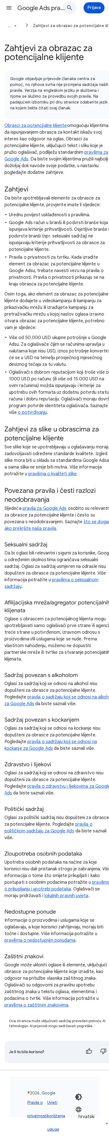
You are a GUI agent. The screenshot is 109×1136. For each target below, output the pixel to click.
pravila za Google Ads (45, 508)
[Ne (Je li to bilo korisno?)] (103, 1052)
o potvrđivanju (32, 412)
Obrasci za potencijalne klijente (35, 125)
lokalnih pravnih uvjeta (66, 896)
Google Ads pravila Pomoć (42, 8)
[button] (9, 8)
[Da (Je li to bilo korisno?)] (88, 1052)
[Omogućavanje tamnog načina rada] (78, 1097)
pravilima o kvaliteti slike (52, 474)
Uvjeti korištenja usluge (56, 1116)
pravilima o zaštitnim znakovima (36, 1005)
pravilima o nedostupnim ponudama (40, 940)
